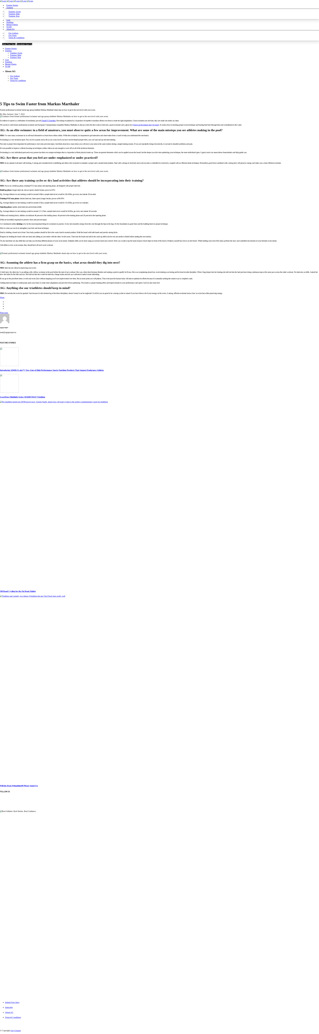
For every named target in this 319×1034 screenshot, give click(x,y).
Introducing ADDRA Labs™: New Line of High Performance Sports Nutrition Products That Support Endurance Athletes (52, 370)
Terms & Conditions (13, 1017)
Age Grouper (15, 1031)
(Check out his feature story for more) (145, 125)
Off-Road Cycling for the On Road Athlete (18, 591)
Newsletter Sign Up (24, 44)
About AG (9, 1012)
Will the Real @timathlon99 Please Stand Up (19, 786)
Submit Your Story (12, 1002)
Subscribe (9, 1007)
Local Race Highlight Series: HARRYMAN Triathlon (22, 397)
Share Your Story (9, 44)
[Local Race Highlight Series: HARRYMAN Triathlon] (9, 392)
